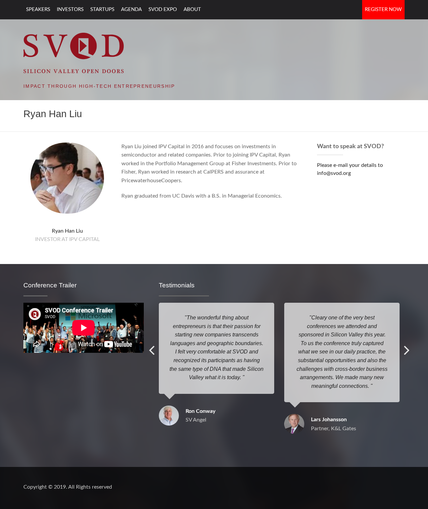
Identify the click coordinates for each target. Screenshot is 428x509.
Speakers (38, 9)
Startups (102, 9)
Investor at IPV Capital (67, 239)
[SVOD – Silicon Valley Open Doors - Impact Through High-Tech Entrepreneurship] (73, 52)
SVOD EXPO (162, 9)
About (192, 9)
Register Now (383, 9)
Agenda (131, 9)
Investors (70, 9)
